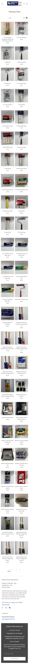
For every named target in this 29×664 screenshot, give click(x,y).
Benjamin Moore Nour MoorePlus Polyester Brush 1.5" (21, 324)
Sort (10, 18)
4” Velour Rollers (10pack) (7, 189)
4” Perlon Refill (21, 104)
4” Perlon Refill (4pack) (7, 147)
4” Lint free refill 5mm (7, 104)
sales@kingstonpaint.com (8, 619)
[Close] (26, 625)
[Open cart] (27, 4)
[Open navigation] (2, 3)
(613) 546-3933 (6, 604)
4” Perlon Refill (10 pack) (7, 126)
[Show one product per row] (24, 17)
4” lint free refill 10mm (21, 83)
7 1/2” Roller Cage (21, 232)
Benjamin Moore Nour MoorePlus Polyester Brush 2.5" (21, 348)
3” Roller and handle (21, 62)
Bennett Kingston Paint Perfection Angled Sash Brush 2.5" (21, 558)
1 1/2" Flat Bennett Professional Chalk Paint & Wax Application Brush (7, 39)
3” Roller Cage (7, 83)
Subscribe (14, 658)
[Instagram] (6, 608)
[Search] (24, 3)
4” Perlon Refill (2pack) (21, 126)
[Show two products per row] (26, 17)
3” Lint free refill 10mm (21, 37)
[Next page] (20, 569)
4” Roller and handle (21, 147)
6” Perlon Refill (21, 211)
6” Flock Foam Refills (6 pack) (21, 189)
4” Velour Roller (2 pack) (21, 168)
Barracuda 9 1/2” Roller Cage (21, 299)
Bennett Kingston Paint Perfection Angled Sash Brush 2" (7, 558)
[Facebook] (2, 608)
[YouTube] (9, 608)
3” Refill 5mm (7, 62)
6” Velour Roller (7, 232)
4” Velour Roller (7, 168)
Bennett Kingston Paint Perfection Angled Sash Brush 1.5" (21, 534)
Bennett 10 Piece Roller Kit (7, 417)
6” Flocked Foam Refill (7, 211)
